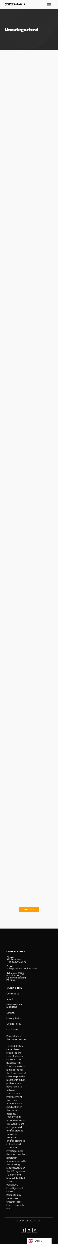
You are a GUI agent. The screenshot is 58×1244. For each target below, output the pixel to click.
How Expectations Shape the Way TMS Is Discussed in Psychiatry (27, 103)
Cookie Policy (13, 1023)
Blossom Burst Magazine (14, 1005)
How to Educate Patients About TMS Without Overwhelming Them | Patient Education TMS (28, 626)
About (9, 999)
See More (29, 909)
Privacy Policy (14, 1018)
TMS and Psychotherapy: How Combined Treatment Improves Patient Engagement (26, 844)
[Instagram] (34, 1230)
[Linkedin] (29, 1230)
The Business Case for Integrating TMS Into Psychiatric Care (28, 197)
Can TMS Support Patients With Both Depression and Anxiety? (23, 429)
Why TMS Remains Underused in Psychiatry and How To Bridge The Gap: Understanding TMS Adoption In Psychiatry (28, 775)
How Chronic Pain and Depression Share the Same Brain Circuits (27, 292)
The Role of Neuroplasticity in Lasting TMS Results (25, 495)
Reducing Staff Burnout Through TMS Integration (27, 560)
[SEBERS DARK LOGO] (15, 4)
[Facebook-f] (23, 1230)
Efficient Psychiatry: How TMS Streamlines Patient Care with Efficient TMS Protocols (27, 699)
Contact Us (12, 993)
